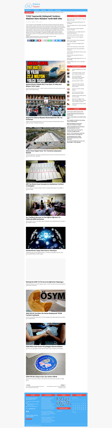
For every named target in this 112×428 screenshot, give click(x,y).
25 (75, 409)
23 (85, 407)
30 (85, 409)
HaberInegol (43, 407)
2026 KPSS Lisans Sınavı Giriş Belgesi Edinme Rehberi (44, 346)
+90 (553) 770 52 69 (30, 405)
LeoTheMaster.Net (44, 406)
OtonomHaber (43, 399)
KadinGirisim (48, 400)
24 (73, 409)
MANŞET (37, 21)
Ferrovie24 (43, 420)
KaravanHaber (49, 402)
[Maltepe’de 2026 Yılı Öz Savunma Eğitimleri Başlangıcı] (46, 269)
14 (81, 405)
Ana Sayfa (28, 10)
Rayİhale (53, 413)
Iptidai (47, 405)
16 (85, 405)
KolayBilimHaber (51, 406)
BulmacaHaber (51, 408)
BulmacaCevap (44, 411)
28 (81, 409)
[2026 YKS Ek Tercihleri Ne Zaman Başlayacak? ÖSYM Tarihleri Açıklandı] (46, 301)
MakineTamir (43, 405)
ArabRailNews (48, 418)
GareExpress (43, 418)
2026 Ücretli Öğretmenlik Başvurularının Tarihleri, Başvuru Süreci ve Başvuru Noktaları (78, 77)
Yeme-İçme (43, 10)
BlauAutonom (46, 419)
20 (79, 407)
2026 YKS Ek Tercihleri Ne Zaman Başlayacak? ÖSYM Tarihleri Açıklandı (44, 314)
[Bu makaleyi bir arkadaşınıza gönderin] (43, 41)
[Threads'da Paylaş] (63, 41)
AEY (42, 408)
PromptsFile (43, 422)
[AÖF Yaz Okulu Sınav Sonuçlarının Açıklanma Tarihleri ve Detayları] (46, 171)
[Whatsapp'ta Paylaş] (49, 41)
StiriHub (46, 420)
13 (79, 405)
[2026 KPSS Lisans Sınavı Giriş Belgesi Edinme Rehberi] (46, 334)
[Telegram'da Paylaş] (56, 41)
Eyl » (75, 412)
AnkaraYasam (43, 401)
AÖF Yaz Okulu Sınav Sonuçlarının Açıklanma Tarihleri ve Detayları (45, 185)
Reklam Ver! (58, 10)
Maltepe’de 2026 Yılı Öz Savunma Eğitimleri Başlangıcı (45, 282)
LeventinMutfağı (49, 413)
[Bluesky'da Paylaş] (60, 41)
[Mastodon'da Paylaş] (53, 41)
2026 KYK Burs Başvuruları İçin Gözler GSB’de (41, 377)
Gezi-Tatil (50, 10)
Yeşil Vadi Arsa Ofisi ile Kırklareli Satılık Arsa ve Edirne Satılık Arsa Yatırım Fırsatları (78, 85)
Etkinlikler (36, 10)
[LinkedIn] (28, 411)
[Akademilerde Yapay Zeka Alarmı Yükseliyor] (46, 238)
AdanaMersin (48, 401)
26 (77, 409)
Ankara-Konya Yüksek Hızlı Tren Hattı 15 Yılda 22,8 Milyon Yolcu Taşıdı (43, 85)
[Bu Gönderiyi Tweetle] (32, 41)
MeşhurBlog (43, 414)
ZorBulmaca (52, 412)
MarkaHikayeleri (46, 408)
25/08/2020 (29, 21)
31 (73, 410)
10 (73, 405)
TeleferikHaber (51, 397)
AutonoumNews (48, 417)
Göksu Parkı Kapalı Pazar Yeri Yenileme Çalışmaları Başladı (44, 152)
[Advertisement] (46, 51)
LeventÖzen (43, 400)
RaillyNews (43, 417)
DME (49, 420)
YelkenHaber (43, 404)
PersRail (42, 419)
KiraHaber (53, 407)
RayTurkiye (48, 412)
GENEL (34, 21)
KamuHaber (48, 404)
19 (77, 407)
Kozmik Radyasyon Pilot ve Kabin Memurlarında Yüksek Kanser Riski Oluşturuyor (74, 138)
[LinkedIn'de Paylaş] (36, 41)
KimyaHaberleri (49, 399)
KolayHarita (43, 412)
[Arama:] (80, 12)
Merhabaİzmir (43, 402)
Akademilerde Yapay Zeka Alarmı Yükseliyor (41, 250)
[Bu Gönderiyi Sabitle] (39, 41)
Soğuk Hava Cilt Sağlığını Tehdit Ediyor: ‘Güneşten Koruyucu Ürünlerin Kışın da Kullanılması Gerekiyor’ (79, 100)
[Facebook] (26, 411)
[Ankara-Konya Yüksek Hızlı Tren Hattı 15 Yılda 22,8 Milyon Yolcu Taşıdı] (46, 72)
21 (81, 407)
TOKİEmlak (48, 414)
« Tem (73, 412)
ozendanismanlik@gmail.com (32, 406)
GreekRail (51, 419)
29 (83, 409)
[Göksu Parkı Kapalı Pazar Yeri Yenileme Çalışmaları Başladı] (46, 138)
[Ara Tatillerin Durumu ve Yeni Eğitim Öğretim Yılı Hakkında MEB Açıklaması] (46, 205)
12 (77, 405)
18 (75, 407)
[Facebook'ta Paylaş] (29, 41)
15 (83, 405)
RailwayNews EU (49, 422)
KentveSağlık (43, 413)
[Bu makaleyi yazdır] (46, 41)
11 (75, 405)
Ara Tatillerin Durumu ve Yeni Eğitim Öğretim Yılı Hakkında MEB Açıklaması (43, 218)
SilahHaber (50, 405)
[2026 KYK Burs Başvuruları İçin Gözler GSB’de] (46, 364)
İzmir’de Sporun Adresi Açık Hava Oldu (75, 111)
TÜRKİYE (40, 21)
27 (79, 409)
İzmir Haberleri (59, 411)
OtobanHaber (48, 407)
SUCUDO (43, 397)
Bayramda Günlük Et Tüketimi (77, 80)
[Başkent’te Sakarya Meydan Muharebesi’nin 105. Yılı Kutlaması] (46, 105)
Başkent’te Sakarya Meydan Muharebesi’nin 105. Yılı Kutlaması (44, 118)
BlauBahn (53, 417)
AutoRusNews (52, 420)
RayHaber (77, 108)
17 (73, 407)
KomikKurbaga (49, 411)
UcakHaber (53, 404)
